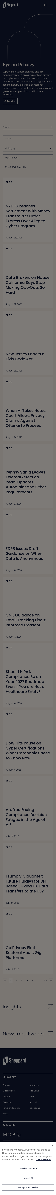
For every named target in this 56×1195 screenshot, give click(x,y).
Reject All (28, 1178)
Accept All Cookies (28, 1187)
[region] (28, 1168)
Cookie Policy (43, 1159)
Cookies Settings (28, 1168)
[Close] (53, 1145)
